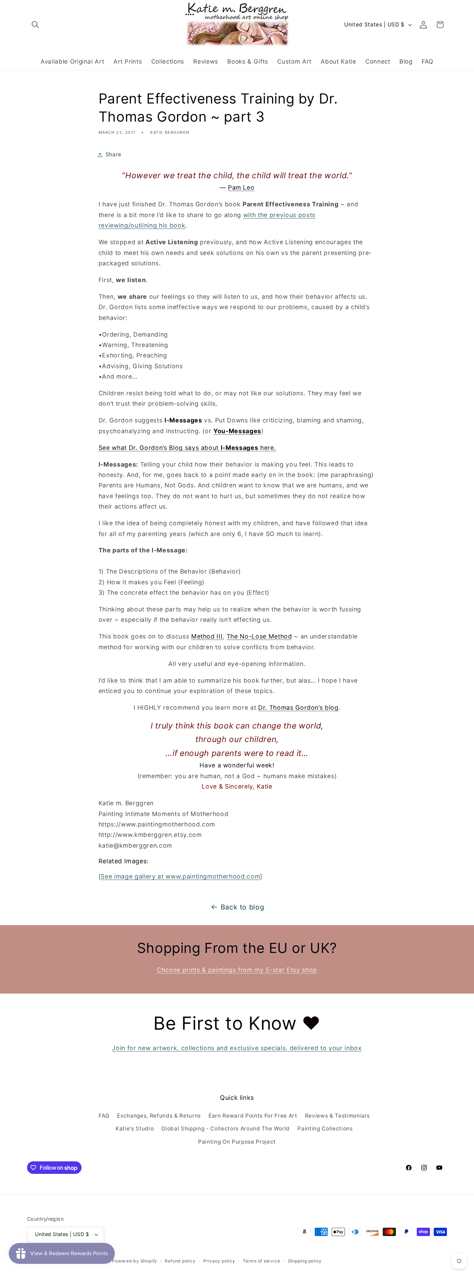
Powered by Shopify (134, 1260)
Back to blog (242, 907)
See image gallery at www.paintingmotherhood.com (180, 876)
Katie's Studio (135, 1128)
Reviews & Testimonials (337, 1115)
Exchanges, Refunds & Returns (159, 1115)
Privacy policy (219, 1260)
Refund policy (180, 1260)
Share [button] (113, 154)
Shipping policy (305, 1260)
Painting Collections (325, 1128)
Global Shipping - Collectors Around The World (225, 1128)
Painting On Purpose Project (237, 1141)
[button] (35, 24)
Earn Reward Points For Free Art (253, 1115)
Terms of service (261, 1260)
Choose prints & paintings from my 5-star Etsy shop (237, 969)
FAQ (104, 1115)
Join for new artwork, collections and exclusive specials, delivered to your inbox (237, 1048)
